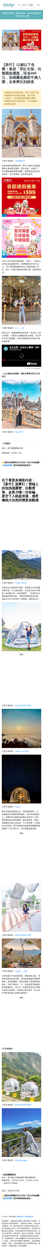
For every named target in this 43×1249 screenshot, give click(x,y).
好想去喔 (7, 465)
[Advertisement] (21, 526)
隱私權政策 (29, 1216)
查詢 (31, 5)
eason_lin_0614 (22, 751)
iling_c (18, 807)
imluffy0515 (20, 161)
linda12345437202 (23, 706)
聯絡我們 (20, 1216)
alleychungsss (21, 1160)
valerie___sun (21, 971)
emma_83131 (21, 583)
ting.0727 (19, 432)
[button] (5, 39)
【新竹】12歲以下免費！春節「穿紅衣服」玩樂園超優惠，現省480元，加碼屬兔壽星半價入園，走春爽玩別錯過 (21, 73)
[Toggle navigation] (38, 5)
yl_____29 (19, 328)
